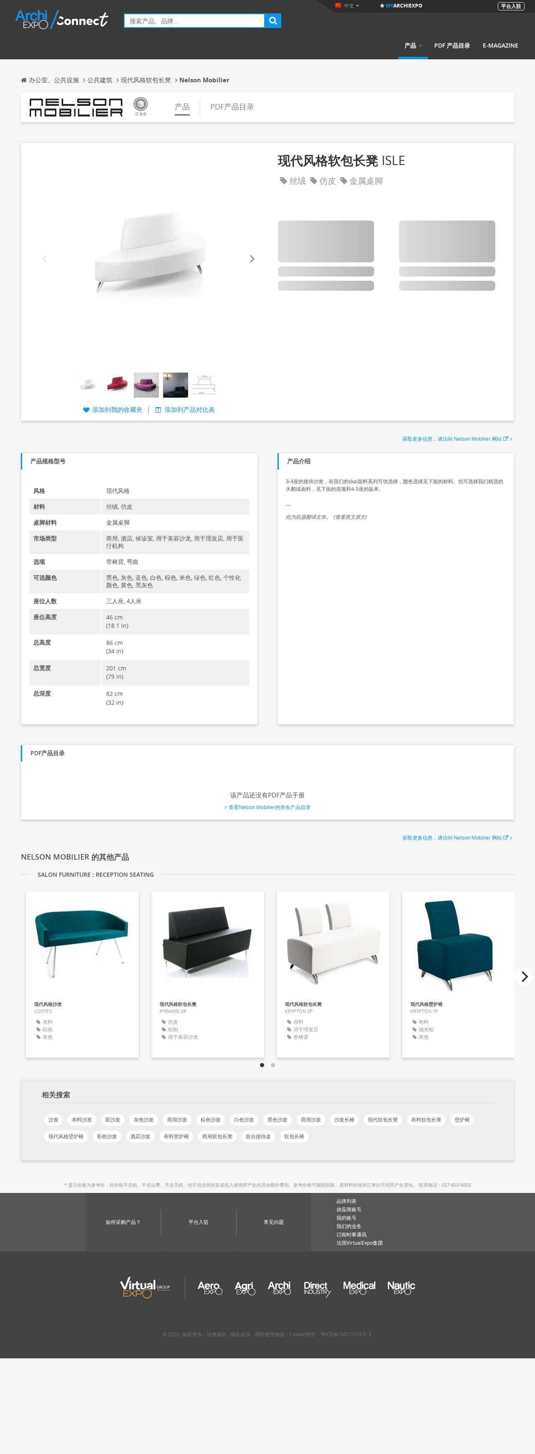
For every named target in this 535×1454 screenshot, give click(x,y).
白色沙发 (244, 1119)
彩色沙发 (107, 1136)
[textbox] (194, 20)
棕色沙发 (211, 1119)
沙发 (53, 1119)
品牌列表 (346, 1201)
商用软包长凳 (217, 1136)
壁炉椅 (462, 1119)
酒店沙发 (140, 1136)
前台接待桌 (258, 1136)
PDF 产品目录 (452, 45)
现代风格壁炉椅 (66, 1136)
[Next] (251, 259)
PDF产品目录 (232, 107)
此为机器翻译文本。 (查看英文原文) (326, 516)
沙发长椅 (344, 1119)
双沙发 (112, 1119)
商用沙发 (177, 1119)
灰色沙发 (144, 1119)
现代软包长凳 (383, 1119)
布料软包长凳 (426, 1119)
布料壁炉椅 (176, 1136)
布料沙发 (82, 1119)
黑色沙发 (278, 1119)
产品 (410, 45)
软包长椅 (294, 1136)
